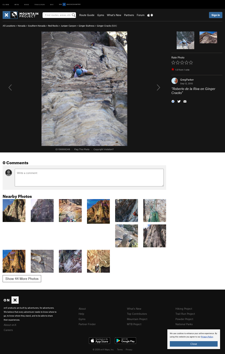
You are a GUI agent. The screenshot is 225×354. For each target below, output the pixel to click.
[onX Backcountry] (69, 4)
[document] (194, 339)
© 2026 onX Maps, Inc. (103, 349)
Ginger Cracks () (107, 25)
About (82, 308)
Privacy (129, 349)
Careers (8, 329)
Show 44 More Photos (21, 279)
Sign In (215, 15)
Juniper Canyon (68, 25)
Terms (120, 349)
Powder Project (184, 319)
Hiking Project (183, 308)
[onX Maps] (11, 302)
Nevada (21, 25)
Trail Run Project (185, 313)
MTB (17, 4)
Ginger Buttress (86, 25)
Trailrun (39, 4)
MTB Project (134, 324)
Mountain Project (137, 319)
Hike (26, 4)
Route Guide (86, 15)
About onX (10, 324)
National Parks (184, 324)
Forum (140, 15)
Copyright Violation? (104, 149)
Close (193, 343)
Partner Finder (87, 324)
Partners (129, 15)
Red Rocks (53, 25)
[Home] (22, 15)
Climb (6, 4)
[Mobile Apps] (150, 15)
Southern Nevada (37, 25)
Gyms (100, 15)
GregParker (187, 79)
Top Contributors (137, 313)
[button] (173, 101)
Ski (52, 4)
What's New (114, 15)
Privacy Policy (207, 337)
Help (81, 313)
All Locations (9, 25)
